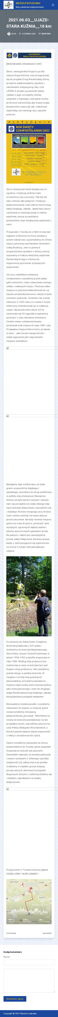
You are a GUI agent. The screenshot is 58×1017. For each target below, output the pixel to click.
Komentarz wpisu (15, 999)
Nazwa (7, 957)
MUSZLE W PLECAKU (28, 3)
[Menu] (53, 5)
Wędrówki (46, 34)
